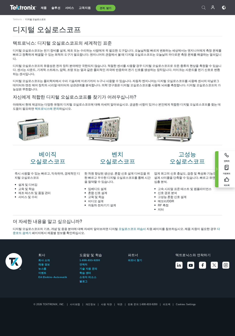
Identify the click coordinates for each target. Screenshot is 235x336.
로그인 (213, 7)
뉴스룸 (42, 268)
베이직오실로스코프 (47, 157)
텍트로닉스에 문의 (47, 108)
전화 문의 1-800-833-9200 (142, 304)
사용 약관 (106, 304)
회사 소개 (44, 260)
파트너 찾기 (135, 260)
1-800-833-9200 (89, 260)
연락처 (83, 264)
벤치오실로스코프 (117, 157)
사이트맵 (75, 304)
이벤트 (42, 272)
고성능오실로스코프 (187, 157)
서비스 (69, 8)
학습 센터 (85, 272)
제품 (44, 8)
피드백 (166, 304)
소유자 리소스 (87, 277)
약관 (119, 304)
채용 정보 (44, 264)
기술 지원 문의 (88, 268)
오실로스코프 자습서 (132, 229)
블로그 (83, 281)
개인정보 (90, 304)
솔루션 (55, 8)
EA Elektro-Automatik (52, 277)
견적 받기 (106, 8)
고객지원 (85, 8)
